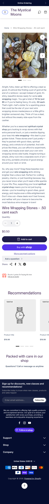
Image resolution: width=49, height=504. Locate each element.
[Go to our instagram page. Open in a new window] (24, 422)
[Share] (10, 264)
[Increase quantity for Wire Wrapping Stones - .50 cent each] (17, 223)
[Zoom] (42, 37)
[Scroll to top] (24, 486)
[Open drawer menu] (5, 12)
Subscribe (39, 400)
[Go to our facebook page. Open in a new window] (19, 422)
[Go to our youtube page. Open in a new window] (29, 422)
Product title (9, 335)
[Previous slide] (3, 3)
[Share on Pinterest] (24, 264)
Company (8, 452)
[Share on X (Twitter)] (19, 264)
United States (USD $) (23, 461)
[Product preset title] (20, 315)
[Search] (39, 12)
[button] (20, 80)
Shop (6, 445)
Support (7, 438)
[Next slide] (45, 3)
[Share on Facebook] (15, 264)
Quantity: (6, 217)
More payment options (24, 253)
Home (6, 28)
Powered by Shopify (32, 478)
